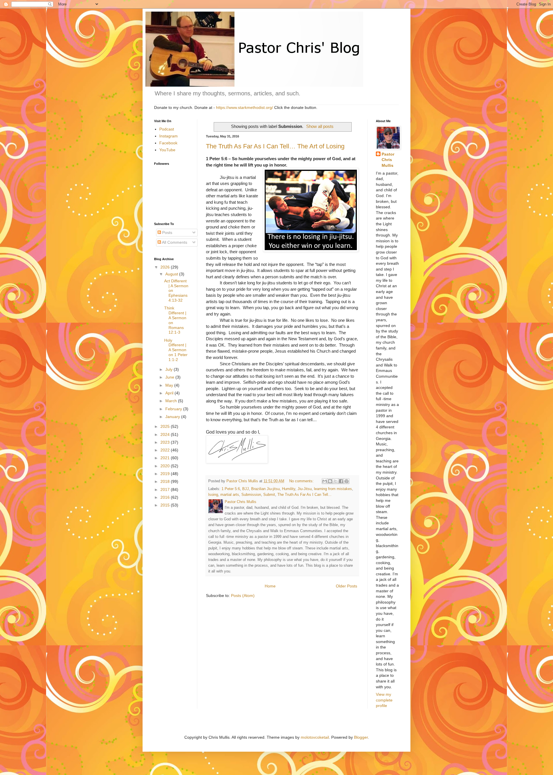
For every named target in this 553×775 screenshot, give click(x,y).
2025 (165, 426)
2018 (165, 481)
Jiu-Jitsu (305, 489)
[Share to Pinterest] (346, 481)
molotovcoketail (315, 737)
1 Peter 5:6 (230, 489)
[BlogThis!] (330, 481)
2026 (165, 267)
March (171, 400)
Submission (251, 495)
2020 (165, 466)
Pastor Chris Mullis (388, 160)
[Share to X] (335, 481)
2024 (165, 434)
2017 (165, 489)
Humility (288, 489)
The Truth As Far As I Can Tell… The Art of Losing (275, 146)
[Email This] (324, 481)
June (170, 377)
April (170, 393)
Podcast (166, 129)
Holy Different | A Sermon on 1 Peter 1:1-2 (176, 350)
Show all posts (320, 126)
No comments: (302, 481)
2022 (165, 450)
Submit (269, 495)
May (169, 385)
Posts (166, 232)
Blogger (361, 737)
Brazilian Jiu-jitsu (265, 489)
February (174, 409)
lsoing (213, 495)
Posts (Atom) (243, 595)
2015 (165, 505)
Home (270, 586)
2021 (165, 457)
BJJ (245, 489)
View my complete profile (384, 700)
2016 (165, 497)
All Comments (174, 242)
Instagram (168, 136)
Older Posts (346, 586)
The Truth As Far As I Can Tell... (304, 495)
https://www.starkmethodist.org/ (244, 107)
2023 (165, 442)
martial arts (229, 495)
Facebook (168, 143)
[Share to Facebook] (341, 481)
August (172, 274)
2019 (165, 473)
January (173, 416)
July (169, 369)
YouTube (167, 150)
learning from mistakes (333, 489)
